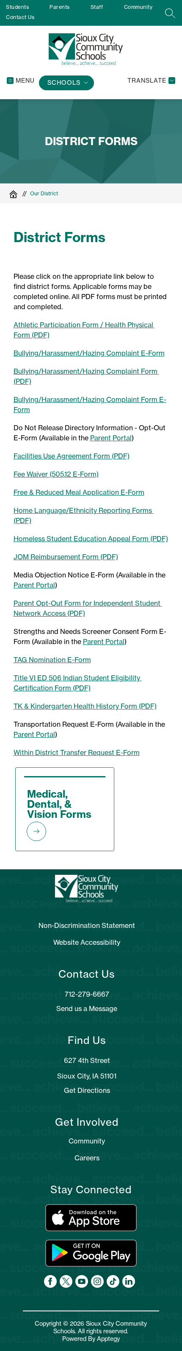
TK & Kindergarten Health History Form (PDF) (85, 706)
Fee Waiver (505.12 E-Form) (56, 474)
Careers (86, 1158)
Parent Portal (111, 438)
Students (17, 7)
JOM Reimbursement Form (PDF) (66, 557)
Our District (44, 193)
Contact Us (20, 17)
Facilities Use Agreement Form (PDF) (72, 456)
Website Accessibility (86, 942)
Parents (60, 7)
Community (138, 7)
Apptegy (108, 1339)
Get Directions (87, 1090)
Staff (97, 7)
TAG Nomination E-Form (52, 659)
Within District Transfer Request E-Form (77, 752)
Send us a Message (86, 1008)
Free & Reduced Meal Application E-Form (79, 492)
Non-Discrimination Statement (87, 925)
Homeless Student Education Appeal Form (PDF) (91, 538)
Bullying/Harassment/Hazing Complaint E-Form (89, 353)
